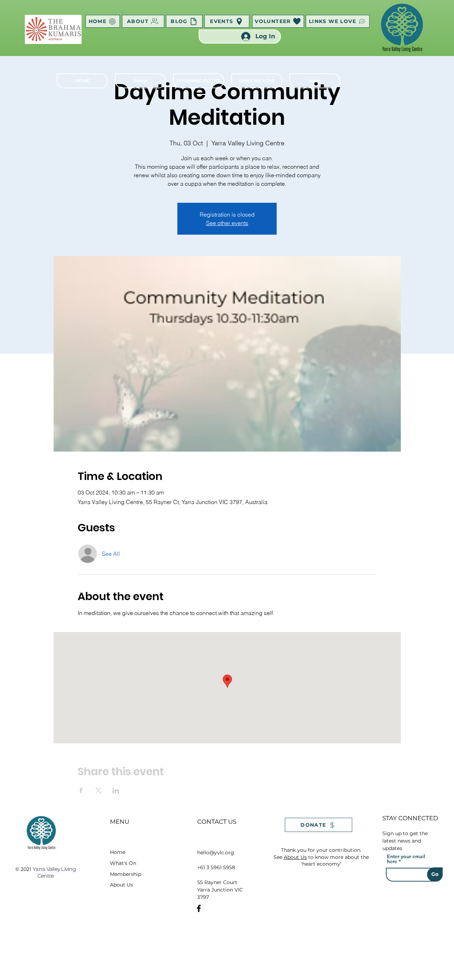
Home (117, 852)
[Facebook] (199, 908)
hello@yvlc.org (215, 852)
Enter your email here (406, 859)
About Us (121, 885)
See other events (227, 223)
